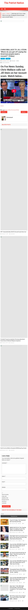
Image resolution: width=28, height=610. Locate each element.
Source (2, 105)
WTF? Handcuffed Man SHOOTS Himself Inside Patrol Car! (13, 231)
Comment (4, 463)
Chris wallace (8, 110)
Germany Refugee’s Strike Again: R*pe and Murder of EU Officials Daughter (4, 112)
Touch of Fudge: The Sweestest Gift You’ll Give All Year (18, 520)
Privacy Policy (17, 608)
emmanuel (13, 60)
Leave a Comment (5, 62)
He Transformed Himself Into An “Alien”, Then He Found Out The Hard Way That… (18, 554)
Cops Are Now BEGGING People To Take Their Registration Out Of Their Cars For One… (18, 546)
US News (8, 58)
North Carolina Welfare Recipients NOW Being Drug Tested (13, 448)
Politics (2, 58)
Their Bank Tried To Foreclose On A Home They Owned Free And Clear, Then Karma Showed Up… (18, 537)
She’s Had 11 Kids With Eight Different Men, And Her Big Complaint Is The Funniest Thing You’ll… (18, 588)
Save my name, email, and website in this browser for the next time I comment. (5, 499)
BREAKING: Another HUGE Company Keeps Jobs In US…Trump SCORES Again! (24, 112)
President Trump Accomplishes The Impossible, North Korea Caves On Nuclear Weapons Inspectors (13, 340)
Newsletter (11, 608)
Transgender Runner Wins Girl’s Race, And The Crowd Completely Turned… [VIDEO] (18, 571)
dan (20, 523)
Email (3, 481)
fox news (13, 110)
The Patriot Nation (14, 2)
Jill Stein (17, 110)
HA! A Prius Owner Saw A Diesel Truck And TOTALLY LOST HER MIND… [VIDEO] (17, 597)
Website (3, 487)
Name (3, 476)
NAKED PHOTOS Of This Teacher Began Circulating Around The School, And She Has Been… (18, 529)
